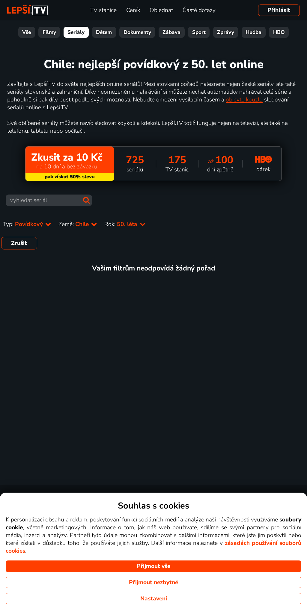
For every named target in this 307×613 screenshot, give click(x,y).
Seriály (76, 32)
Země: (74, 224)
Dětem (104, 32)
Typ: (23, 224)
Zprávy (225, 32)
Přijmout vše (153, 566)
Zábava (171, 32)
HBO (279, 32)
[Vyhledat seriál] (86, 200)
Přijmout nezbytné (153, 582)
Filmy (49, 32)
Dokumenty (137, 32)
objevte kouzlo (244, 100)
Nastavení (153, 598)
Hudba (253, 32)
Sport (199, 32)
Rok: (121, 224)
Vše (26, 32)
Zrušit (19, 243)
